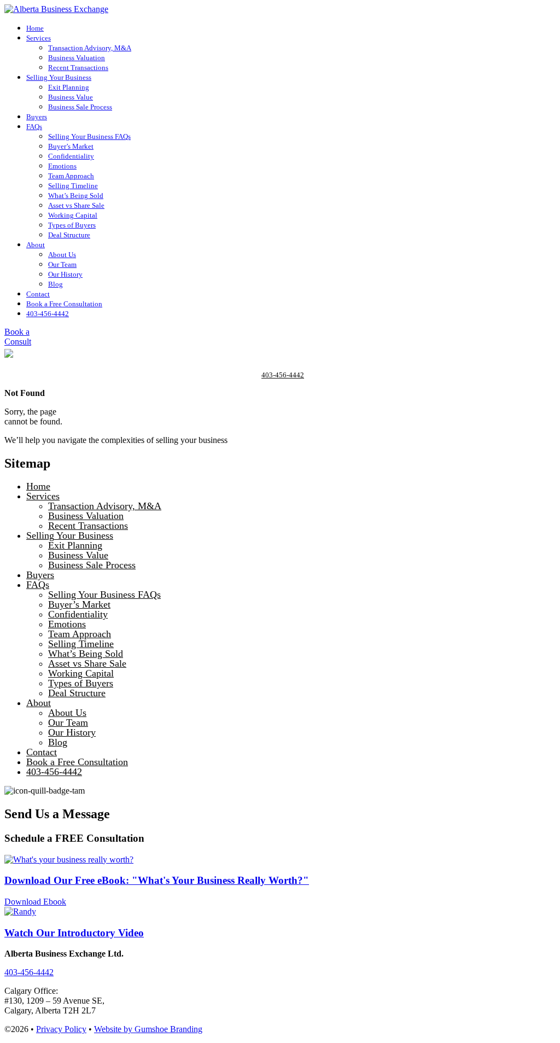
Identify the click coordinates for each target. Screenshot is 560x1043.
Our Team (62, 264)
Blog (55, 284)
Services (38, 38)
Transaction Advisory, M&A (89, 48)
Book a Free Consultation (64, 304)
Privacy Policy (61, 1029)
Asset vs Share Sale (76, 205)
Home (35, 28)
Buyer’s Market (71, 146)
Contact (38, 294)
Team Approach (71, 176)
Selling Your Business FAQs (89, 136)
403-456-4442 (47, 314)
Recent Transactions (78, 67)
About (35, 245)
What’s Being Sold (75, 195)
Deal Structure (69, 235)
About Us (62, 254)
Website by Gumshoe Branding (148, 1029)
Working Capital (72, 215)
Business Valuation (76, 58)
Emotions (62, 166)
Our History (65, 274)
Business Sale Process (80, 107)
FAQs (34, 127)
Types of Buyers (72, 225)
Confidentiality (71, 156)
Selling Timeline (73, 186)
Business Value (70, 97)
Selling (58, 77)
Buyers (36, 117)
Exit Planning (68, 87)
